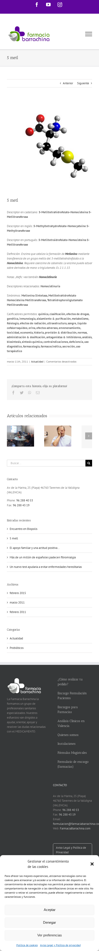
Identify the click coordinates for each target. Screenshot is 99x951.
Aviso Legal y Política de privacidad (60, 945)
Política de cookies (27, 945)
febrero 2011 (18, 612)
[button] (92, 864)
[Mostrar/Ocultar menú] (89, 34)
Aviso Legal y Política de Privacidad (71, 850)
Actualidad (37, 361)
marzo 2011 (17, 602)
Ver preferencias (49, 935)
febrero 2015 (18, 593)
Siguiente (83, 83)
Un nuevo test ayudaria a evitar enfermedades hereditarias (46, 567)
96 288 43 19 (21, 505)
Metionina (71, 254)
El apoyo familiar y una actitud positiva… (35, 548)
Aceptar (49, 910)
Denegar (49, 922)
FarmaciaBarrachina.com (75, 828)
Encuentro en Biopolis (23, 529)
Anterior (68, 83)
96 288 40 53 (24, 500)
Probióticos (16, 648)
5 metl (14, 538)
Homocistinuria (48, 277)
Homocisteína (15, 263)
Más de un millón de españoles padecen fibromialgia (43, 557)
